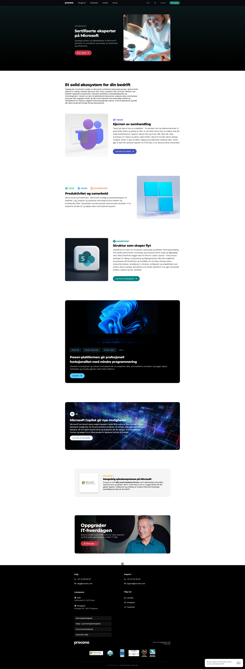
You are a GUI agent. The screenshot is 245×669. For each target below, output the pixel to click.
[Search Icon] (155, 3)
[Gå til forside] (69, 3)
